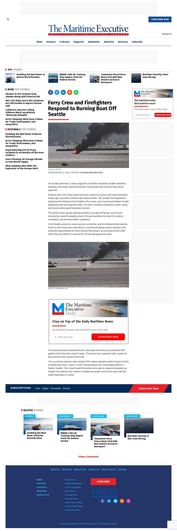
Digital (45, 388)
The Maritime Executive (91, 173)
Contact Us (93, 470)
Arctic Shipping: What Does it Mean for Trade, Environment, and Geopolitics (24, 122)
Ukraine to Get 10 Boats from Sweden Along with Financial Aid (23, 95)
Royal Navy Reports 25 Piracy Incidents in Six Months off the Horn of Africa (25, 152)
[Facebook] (102, 501)
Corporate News (72, 510)
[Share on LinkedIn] (63, 92)
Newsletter (94, 42)
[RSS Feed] (122, 501)
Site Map (122, 470)
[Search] (8, 19)
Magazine (79, 42)
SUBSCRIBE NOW (160, 19)
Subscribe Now (108, 337)
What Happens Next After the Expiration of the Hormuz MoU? (22, 167)
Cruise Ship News (73, 487)
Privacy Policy (108, 470)
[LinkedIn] (109, 501)
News (39, 479)
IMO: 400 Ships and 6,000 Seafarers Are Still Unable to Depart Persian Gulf (25, 103)
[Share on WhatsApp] (76, 92)
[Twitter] (115, 501)
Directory (123, 42)
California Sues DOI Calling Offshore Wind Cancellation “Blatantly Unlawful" (20, 112)
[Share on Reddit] (69, 92)
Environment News (74, 506)
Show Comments (88, 456)
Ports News (70, 491)
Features (51, 42)
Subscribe (137, 42)
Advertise (109, 42)
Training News (71, 498)
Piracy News (70, 479)
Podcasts (65, 42)
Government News (73, 502)
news (39, 42)
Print (38, 388)
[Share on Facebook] (50, 92)
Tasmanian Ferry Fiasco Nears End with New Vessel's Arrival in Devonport (113, 78)
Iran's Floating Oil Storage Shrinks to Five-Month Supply (24, 160)
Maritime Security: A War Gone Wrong (155, 75)
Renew (66, 388)
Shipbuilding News (73, 483)
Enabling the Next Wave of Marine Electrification (31, 75)
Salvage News (71, 495)
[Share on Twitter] (56, 92)
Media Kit (166, 34)
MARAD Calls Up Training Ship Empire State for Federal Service (72, 77)
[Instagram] (128, 501)
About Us (55, 470)
